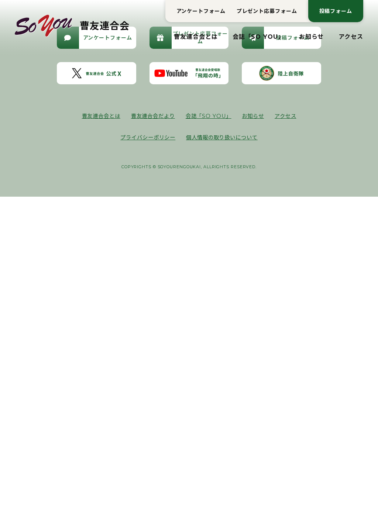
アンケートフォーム (201, 11)
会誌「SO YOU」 (258, 36)
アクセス (351, 36)
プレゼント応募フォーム (267, 11)
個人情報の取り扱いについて (222, 137)
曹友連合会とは (195, 36)
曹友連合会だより (153, 116)
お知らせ (311, 36)
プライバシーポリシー (147, 137)
